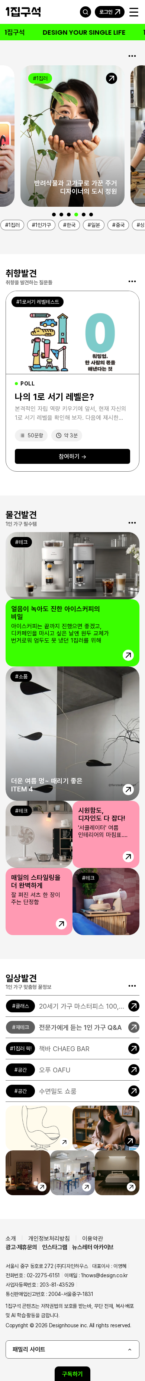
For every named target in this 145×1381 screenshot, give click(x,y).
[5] (84, 214)
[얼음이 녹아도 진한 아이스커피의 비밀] (72, 599)
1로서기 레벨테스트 (39, 301)
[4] (76, 214)
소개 (11, 1238)
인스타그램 (54, 1247)
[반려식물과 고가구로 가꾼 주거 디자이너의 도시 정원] (72, 136)
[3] (69, 214)
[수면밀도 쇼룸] (72, 1091)
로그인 (106, 11)
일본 (95, 224)
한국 (71, 224)
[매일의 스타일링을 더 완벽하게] (72, 901)
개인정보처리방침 (49, 1238)
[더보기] (132, 56)
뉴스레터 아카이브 (93, 1247)
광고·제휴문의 (21, 1247)
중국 (120, 224)
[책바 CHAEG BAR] (72, 1048)
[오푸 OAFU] (72, 1069)
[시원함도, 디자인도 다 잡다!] (72, 834)
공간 (22, 1069)
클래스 (22, 1005)
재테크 (22, 1027)
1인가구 (43, 224)
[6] (91, 214)
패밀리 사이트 (29, 1349)
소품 (23, 676)
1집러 (42, 78)
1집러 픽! (22, 1048)
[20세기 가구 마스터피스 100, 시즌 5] (72, 1006)
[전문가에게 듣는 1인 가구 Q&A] (72, 1027)
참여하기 (73, 456)
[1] (54, 214)
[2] (61, 214)
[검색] (85, 12)
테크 (23, 542)
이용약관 (92, 1238)
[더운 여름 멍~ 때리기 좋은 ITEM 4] (72, 733)
